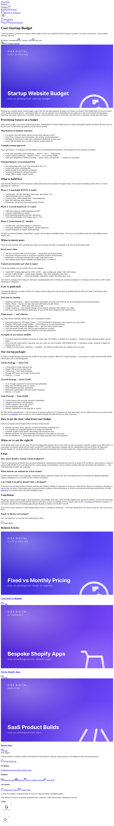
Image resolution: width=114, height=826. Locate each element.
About (9, 9)
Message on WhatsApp (12, 13)
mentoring (14, 414)
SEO (5, 23)
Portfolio (4, 9)
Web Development (16, 23)
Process (15, 770)
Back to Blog (8, 19)
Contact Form (26, 790)
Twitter (10, 43)
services (90, 502)
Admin (3, 801)
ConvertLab (50, 780)
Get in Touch (8, 523)
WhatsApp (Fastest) (11, 790)
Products (5, 7)
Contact (14, 9)
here (78, 412)
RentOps (20, 780)
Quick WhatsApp (10, 761)
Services (4, 4)
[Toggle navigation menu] (3, 15)
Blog (20, 770)
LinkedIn (16, 43)
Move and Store (9, 780)
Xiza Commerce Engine (34, 780)
